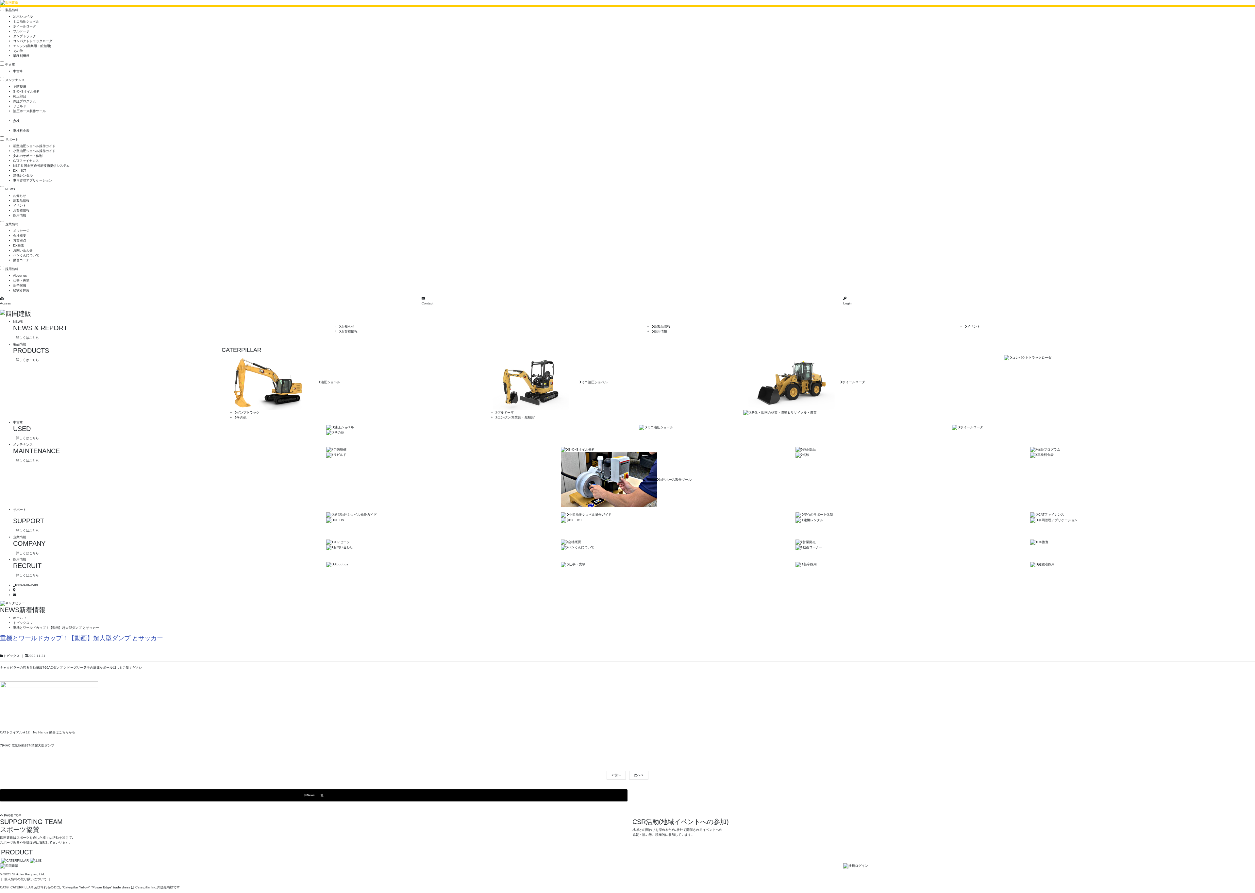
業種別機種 (21, 56)
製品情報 (11, 10)
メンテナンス (15, 80)
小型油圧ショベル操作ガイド (34, 151)
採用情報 (19, 215)
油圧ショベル (23, 16)
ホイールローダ (24, 26)
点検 (16, 121)
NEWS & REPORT (40, 328)
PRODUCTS (31, 350)
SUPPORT (28, 520)
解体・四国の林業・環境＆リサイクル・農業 (784, 412)
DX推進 (18, 245)
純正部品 (19, 96)
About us (20, 275)
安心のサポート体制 (27, 156)
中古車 (10, 64)
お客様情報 (21, 210)
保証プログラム (24, 101)
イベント (19, 205)
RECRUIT (27, 565)
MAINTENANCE (36, 451)
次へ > (639, 775)
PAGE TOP (12, 815)
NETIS (339, 520)
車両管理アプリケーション (32, 180)
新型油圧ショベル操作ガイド (34, 146)
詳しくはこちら (27, 337)
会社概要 (19, 235)
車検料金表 (21, 130)
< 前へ (616, 775)
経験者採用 (21, 290)
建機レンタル (23, 175)
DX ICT (19, 170)
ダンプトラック (24, 36)
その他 (18, 51)
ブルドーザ (21, 31)
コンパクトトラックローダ (32, 41)
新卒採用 (19, 285)
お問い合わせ (23, 250)
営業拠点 (19, 240)
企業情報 (11, 224)
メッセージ (21, 230)
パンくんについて (26, 255)
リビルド (19, 106)
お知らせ (19, 195)
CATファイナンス (26, 161)
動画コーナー (23, 260)
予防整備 (19, 86)
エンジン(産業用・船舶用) (32, 46)
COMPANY (29, 543)
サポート (11, 139)
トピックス (11, 656)
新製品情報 (21, 200)
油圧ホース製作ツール (29, 111)
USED (22, 428)
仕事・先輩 (21, 280)
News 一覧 (315, 795)
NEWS (10, 189)
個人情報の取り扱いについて (25, 879)
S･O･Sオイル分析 (26, 91)
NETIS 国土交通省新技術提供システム (41, 165)
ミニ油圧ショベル (26, 21)
